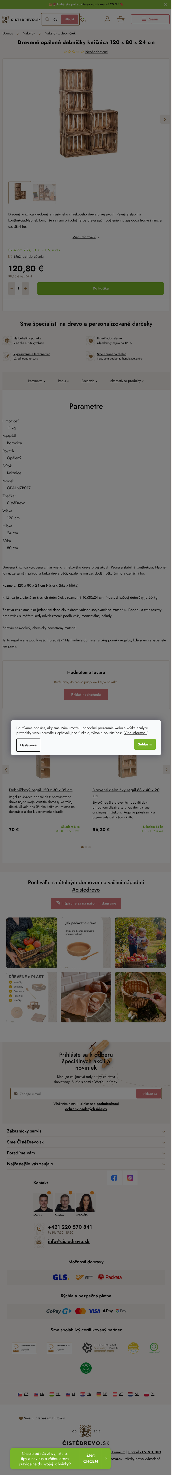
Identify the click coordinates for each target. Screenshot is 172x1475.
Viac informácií (135, 732)
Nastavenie (28, 745)
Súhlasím (145, 744)
